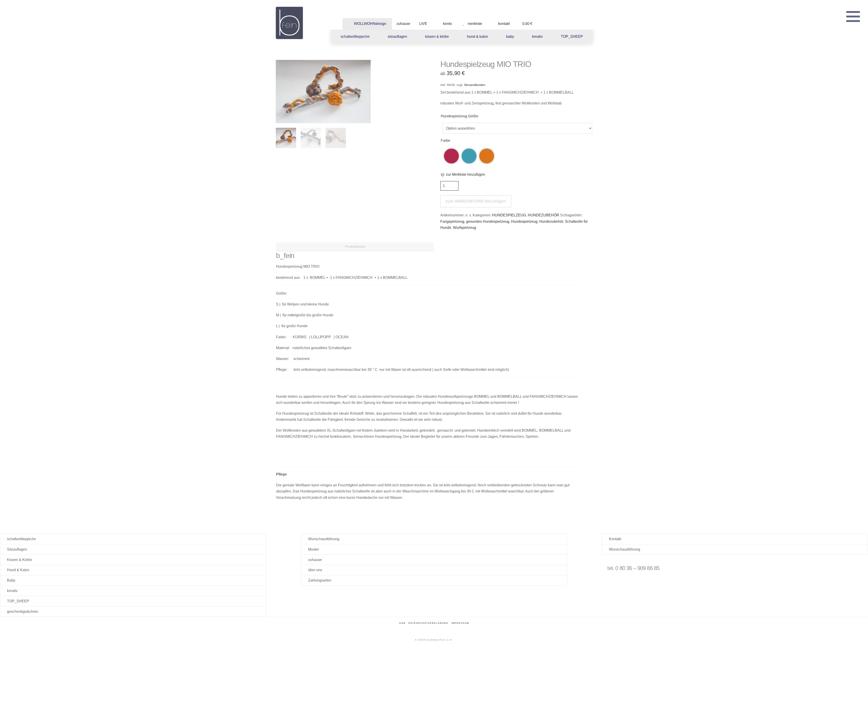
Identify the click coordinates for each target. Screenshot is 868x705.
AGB (402, 623)
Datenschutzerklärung (428, 623)
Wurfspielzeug (464, 227)
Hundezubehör (551, 221)
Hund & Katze (18, 570)
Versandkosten (474, 85)
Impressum (460, 623)
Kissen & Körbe (19, 560)
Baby (11, 580)
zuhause (315, 560)
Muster (313, 549)
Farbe (445, 140)
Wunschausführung (323, 539)
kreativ (12, 591)
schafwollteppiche (21, 539)
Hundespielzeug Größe (459, 116)
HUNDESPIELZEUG (509, 215)
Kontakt (615, 539)
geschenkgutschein (22, 611)
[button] (853, 16)
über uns (315, 570)
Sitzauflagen (17, 549)
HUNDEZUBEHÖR (543, 215)
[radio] (451, 156)
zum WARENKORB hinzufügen (475, 201)
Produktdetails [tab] (355, 246)
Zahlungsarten (319, 580)
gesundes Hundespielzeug (487, 221)
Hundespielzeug (524, 221)
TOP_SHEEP (18, 601)
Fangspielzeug (452, 221)
